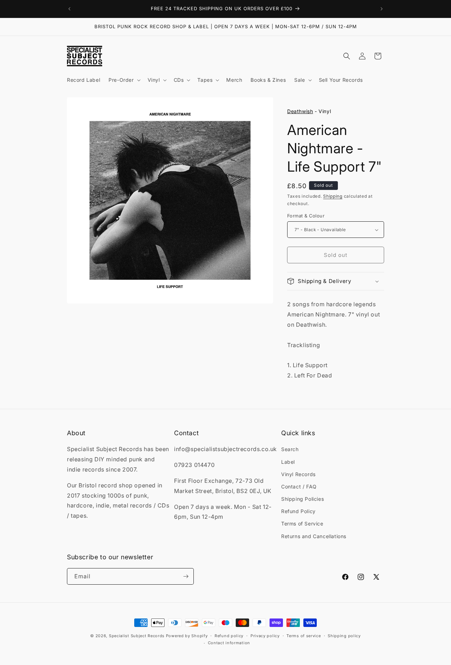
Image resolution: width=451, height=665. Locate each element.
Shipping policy (344, 635)
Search (290, 449)
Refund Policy (298, 511)
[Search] (346, 56)
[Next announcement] (381, 9)
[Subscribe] (185, 576)
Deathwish (300, 111)
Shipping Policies (302, 499)
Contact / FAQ (299, 486)
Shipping (332, 196)
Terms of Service (302, 524)
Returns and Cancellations (313, 536)
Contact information (229, 642)
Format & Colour (306, 215)
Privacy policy (265, 635)
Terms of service (303, 635)
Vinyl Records (298, 474)
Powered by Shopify (187, 635)
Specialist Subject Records (137, 635)
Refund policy (229, 635)
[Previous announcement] (69, 9)
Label (288, 462)
